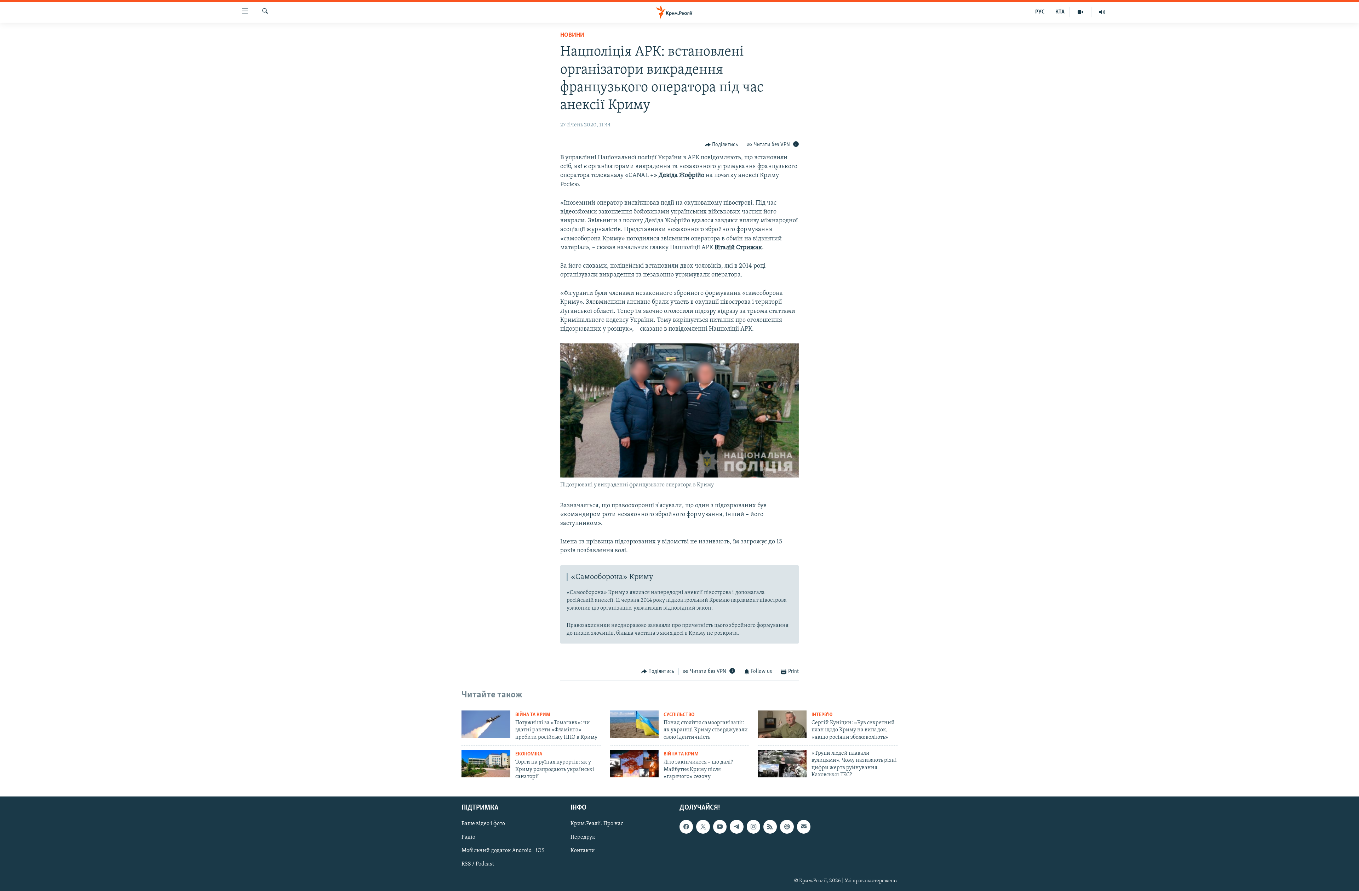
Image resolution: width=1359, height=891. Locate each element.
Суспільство (679, 715)
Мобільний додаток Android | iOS (503, 851)
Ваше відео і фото (483, 824)
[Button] (721, 144)
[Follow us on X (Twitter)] (703, 827)
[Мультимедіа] (1080, 12)
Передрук (582, 837)
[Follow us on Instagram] (753, 827)
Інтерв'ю (822, 715)
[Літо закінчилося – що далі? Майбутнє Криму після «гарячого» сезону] (634, 763)
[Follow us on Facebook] (686, 827)
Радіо (468, 837)
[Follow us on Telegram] (736, 827)
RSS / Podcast (477, 864)
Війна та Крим (532, 715)
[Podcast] (786, 827)
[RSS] (770, 827)
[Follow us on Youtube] (720, 827)
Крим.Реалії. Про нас (596, 824)
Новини (572, 35)
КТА (1060, 12)
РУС (1040, 12)
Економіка (528, 754)
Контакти (582, 851)
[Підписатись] (803, 827)
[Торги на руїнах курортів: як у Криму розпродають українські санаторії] (485, 763)
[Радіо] (1102, 12)
